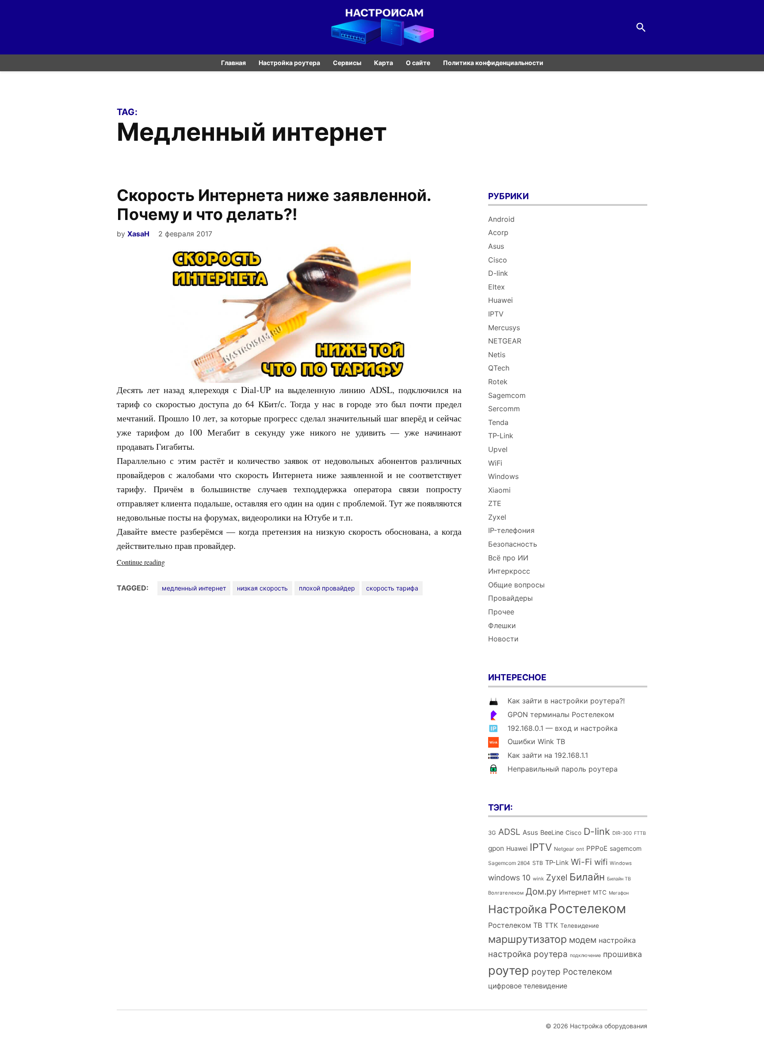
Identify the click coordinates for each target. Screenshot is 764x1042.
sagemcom (626, 848)
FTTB (640, 833)
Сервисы (347, 62)
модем (582, 940)
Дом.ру (541, 891)
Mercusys (504, 327)
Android (501, 219)
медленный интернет (194, 588)
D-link (498, 273)
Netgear (564, 848)
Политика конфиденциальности (493, 62)
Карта (383, 62)
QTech (498, 367)
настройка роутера (528, 954)
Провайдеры (510, 598)
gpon (496, 848)
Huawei (500, 300)
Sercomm (504, 408)
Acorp (498, 232)
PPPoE (596, 848)
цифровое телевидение (527, 986)
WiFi (495, 463)
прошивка (622, 954)
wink (538, 879)
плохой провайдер (327, 588)
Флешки (502, 625)
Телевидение (579, 925)
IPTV (496, 313)
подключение (585, 955)
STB (537, 863)
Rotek (498, 381)
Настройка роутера (289, 62)
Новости (503, 638)
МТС (600, 892)
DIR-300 (622, 833)
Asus (496, 246)
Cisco (497, 259)
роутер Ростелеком (571, 972)
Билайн (587, 877)
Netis (496, 354)
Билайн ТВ (619, 879)
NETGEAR (504, 340)
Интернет (575, 892)
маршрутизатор (527, 939)
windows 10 (509, 877)
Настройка (517, 909)
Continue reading (159, 562)
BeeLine (551, 832)
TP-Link (500, 435)
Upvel (498, 449)
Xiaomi (499, 490)
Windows (503, 476)
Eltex (496, 286)
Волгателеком (505, 893)
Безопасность (512, 544)
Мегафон (619, 893)
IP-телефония (511, 530)
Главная (233, 62)
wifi (600, 862)
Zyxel (497, 517)
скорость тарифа (392, 588)
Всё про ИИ (508, 557)
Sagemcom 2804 (509, 863)
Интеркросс (509, 571)
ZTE (494, 503)
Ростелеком (587, 908)
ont (580, 849)
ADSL (509, 831)
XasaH (138, 233)
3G (492, 833)
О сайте (418, 62)
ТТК (551, 925)
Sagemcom (507, 395)
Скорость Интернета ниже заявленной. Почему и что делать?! (274, 204)
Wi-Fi (581, 862)
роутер (508, 970)
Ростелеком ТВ (515, 925)
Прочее (501, 611)
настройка (617, 940)
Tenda (498, 422)
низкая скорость (262, 588)
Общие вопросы (516, 584)
